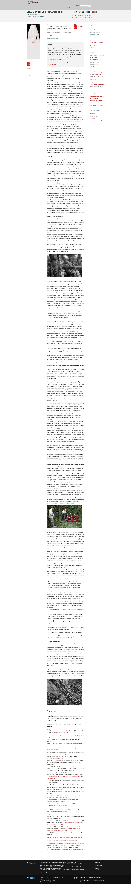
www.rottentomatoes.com (63, 341)
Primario (92, 118)
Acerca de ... (33, 7)
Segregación (93, 30)
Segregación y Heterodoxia (97, 84)
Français (74, 7)
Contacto (65, 7)
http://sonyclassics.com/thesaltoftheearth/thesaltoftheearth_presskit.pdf (62, 840)
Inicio (28, 7)
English (70, 7)
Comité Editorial (45, 7)
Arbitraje (39, 7)
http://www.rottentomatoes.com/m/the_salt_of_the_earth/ (60, 805)
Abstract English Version (53, 64)
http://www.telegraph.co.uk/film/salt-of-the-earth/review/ (70, 754)
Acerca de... (97, 862)
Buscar (77, 5)
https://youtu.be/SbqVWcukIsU (61, 732)
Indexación (59, 7)
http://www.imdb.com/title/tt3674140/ (55, 758)
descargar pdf (80, 26)
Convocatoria (53, 7)
